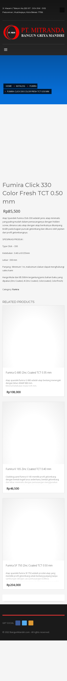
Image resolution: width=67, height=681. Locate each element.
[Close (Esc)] (63, 3)
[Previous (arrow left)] (5, 350)
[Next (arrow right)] (61, 350)
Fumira (15, 289)
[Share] (56, 3)
